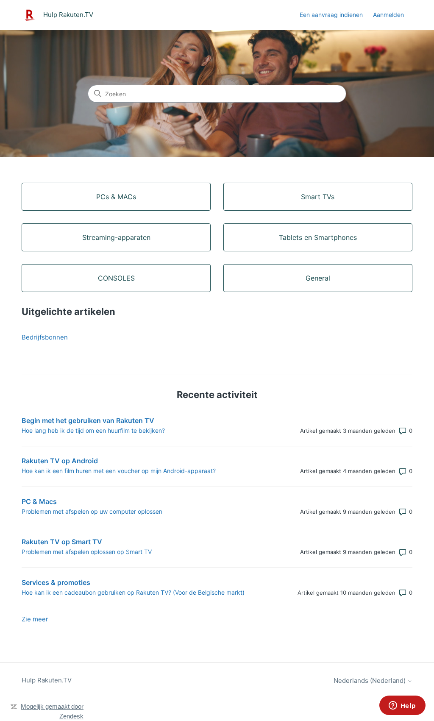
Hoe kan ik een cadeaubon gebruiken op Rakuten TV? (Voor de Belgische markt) (133, 592)
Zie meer (35, 619)
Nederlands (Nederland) (370, 680)
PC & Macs (39, 501)
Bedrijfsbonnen (45, 337)
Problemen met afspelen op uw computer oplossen (92, 511)
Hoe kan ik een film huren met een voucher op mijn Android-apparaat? (119, 470)
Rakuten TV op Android (60, 461)
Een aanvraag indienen (331, 14)
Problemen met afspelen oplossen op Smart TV (87, 551)
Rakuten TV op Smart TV (62, 541)
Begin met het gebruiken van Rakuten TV (88, 420)
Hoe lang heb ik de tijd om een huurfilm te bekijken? (93, 430)
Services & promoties (56, 582)
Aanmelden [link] (388, 14)
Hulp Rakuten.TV (47, 680)
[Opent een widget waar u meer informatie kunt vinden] (402, 706)
